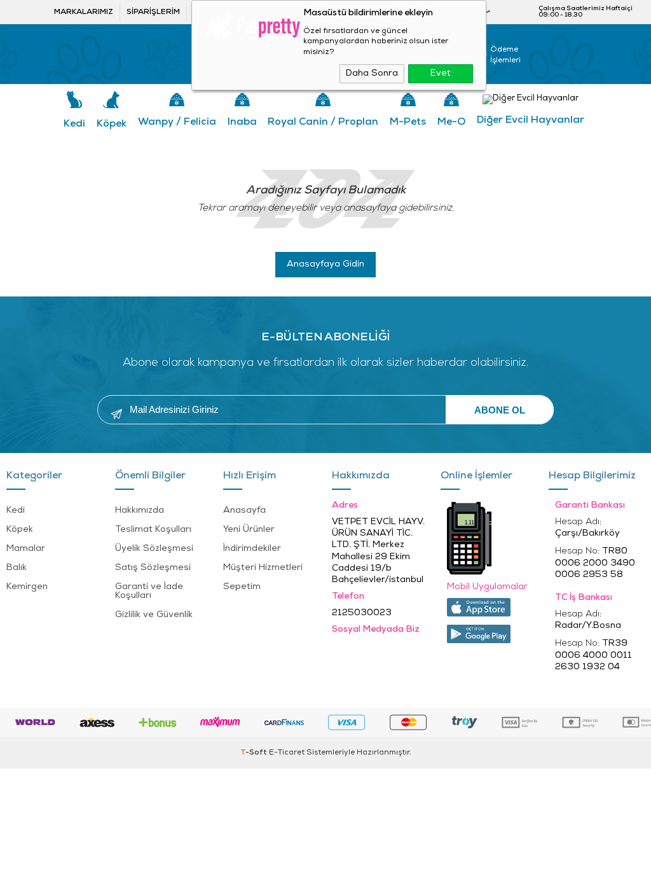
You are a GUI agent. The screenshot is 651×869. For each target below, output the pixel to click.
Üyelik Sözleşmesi (154, 548)
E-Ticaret (287, 752)
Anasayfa (244, 510)
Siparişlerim (153, 12)
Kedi (74, 124)
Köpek (112, 124)
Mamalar (25, 548)
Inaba (242, 122)
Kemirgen (27, 587)
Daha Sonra (372, 73)
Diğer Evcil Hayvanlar (530, 120)
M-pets (408, 122)
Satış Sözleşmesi (153, 568)
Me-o (451, 122)
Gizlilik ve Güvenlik (154, 615)
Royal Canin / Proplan (323, 122)
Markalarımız (83, 12)
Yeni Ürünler (249, 529)
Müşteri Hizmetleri (263, 568)
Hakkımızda (139, 510)
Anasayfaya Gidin (325, 264)
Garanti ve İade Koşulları (149, 591)
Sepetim (242, 587)
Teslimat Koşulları (153, 529)
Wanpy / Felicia (177, 122)
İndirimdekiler (252, 548)
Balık (16, 568)
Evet (440, 73)
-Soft (254, 752)
